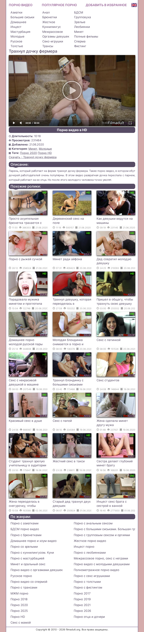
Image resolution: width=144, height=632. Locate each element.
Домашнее (18, 22)
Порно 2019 (82, 599)
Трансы (47, 46)
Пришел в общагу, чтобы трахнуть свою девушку (115, 301)
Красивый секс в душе (25, 421)
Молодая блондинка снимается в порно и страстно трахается (68, 342)
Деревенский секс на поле (68, 221)
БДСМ (78, 12)
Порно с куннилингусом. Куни (32, 552)
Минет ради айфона (67, 259)
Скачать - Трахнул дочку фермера (33, 157)
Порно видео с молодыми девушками (102, 564)
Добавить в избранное (106, 5)
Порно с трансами (24, 587)
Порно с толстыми (87, 581)
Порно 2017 (82, 593)
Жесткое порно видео (90, 541)
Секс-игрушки (52, 41)
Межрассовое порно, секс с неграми (101, 558)
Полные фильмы (86, 36)
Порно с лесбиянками (90, 552)
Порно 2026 (82, 611)
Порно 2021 (82, 605)
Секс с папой (62, 421)
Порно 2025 (19, 611)
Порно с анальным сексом (93, 523)
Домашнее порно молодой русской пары (26, 342)
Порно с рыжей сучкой (25, 259)
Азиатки (16, 12)
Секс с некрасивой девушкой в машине (24, 382)
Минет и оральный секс (28, 564)
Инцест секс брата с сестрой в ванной (112, 504)
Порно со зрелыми (24, 546)
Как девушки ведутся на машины (115, 221)
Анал (46, 12)
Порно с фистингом (88, 587)
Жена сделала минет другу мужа (112, 423)
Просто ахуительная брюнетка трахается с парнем (25, 221)
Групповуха (82, 17)
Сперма (80, 41)
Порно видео (20, 5)
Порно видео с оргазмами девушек (37, 570)
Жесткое (48, 22)
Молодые (17, 36)
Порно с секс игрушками (92, 576)
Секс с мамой (21, 622)
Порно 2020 (28, 153)
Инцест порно (84, 546)
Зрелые (79, 22)
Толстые (17, 46)
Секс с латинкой (108, 340)
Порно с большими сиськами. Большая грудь (104, 529)
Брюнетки (49, 17)
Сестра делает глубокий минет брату (115, 463)
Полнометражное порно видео (96, 570)
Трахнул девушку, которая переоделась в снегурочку (72, 302)
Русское (16, 41)
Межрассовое (52, 31)
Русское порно (21, 576)
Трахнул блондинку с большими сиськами (68, 382)
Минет (79, 31)
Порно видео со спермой (29, 581)
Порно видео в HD (72, 130)
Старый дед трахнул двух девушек (72, 504)
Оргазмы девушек (55, 36)
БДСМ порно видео (25, 529)
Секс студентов (108, 380)
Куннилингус (51, 27)
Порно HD (45, 153)
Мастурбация (20, 31)
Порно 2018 (19, 599)
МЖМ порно (19, 593)
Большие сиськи (22, 17)
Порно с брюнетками (26, 535)
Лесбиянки (82, 27)
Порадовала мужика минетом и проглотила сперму (25, 302)
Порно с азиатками (24, 523)
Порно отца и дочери (89, 617)
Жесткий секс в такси (69, 461)
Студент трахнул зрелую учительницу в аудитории (27, 463)
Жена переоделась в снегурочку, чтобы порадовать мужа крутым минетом (28, 504)
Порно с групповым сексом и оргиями (102, 535)
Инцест (16, 27)
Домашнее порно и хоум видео (34, 541)
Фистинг (80, 46)
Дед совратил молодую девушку (114, 261)
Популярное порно (59, 5)
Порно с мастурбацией (27, 558)
